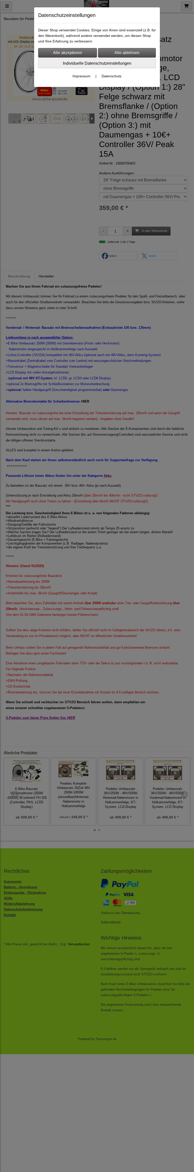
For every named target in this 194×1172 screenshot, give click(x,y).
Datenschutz (112, 76)
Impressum (81, 76)
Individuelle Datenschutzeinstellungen (97, 63)
